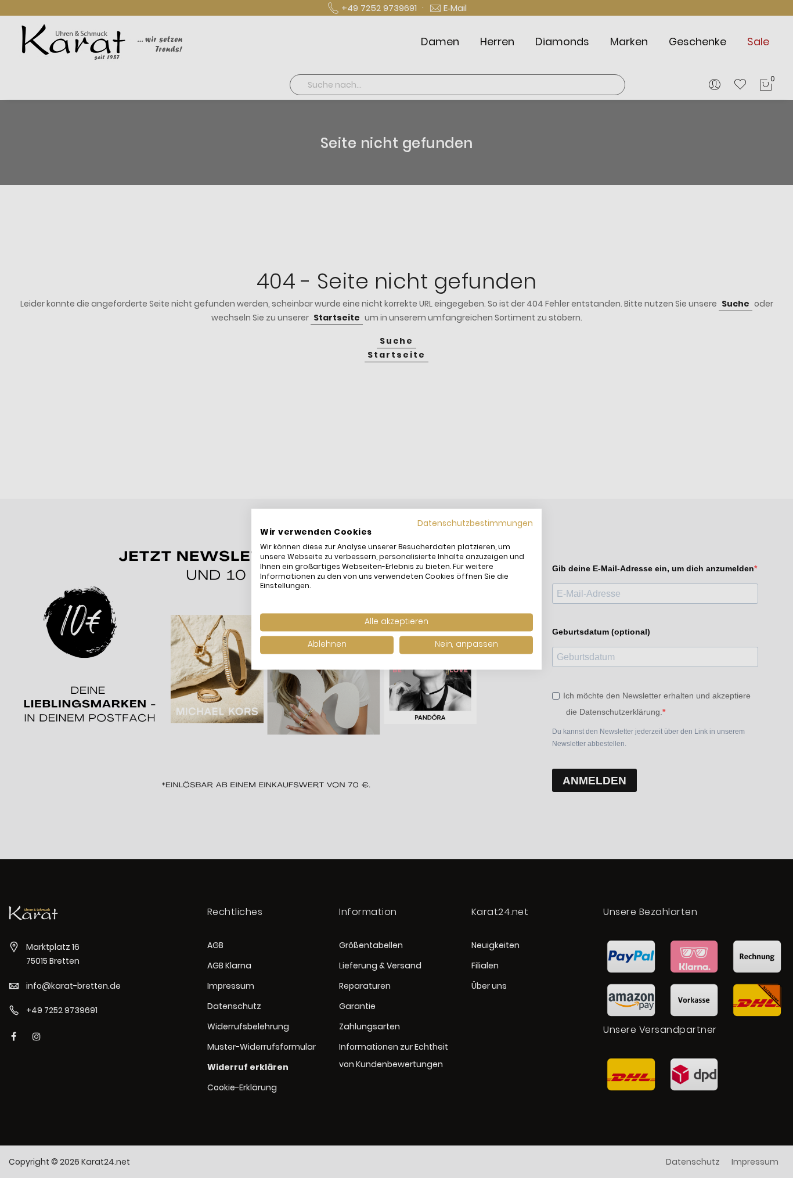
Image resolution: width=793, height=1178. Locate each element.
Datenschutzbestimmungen (475, 523)
